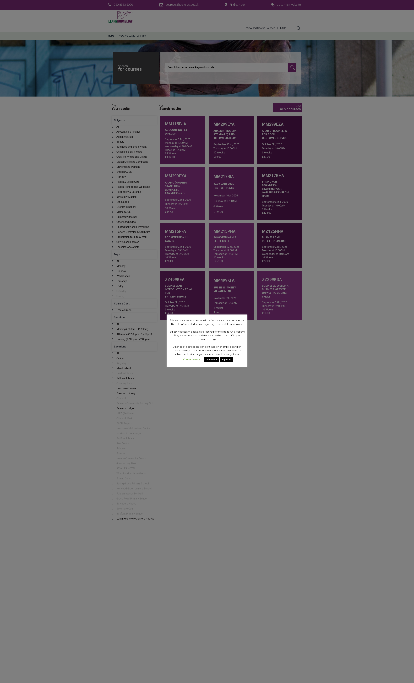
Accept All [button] (211, 359)
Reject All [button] (226, 359)
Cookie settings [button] (191, 359)
